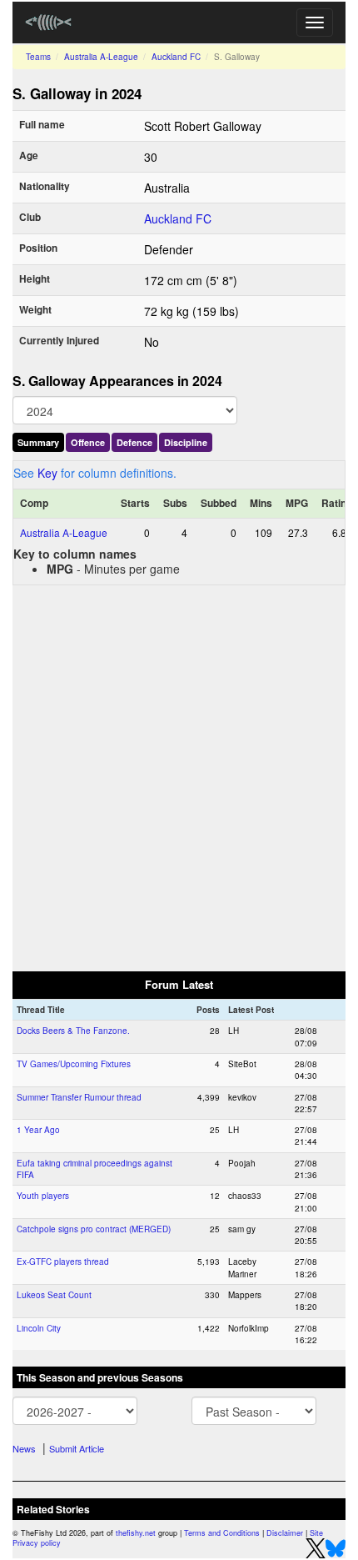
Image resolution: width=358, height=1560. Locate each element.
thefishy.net (136, 1532)
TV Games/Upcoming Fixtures (74, 1064)
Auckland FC (176, 57)
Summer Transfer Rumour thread (79, 1097)
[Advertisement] (179, 777)
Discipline (185, 442)
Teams (38, 57)
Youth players (43, 1195)
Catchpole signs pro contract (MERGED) (94, 1229)
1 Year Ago (38, 1130)
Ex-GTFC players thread (63, 1261)
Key (47, 472)
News (24, 1448)
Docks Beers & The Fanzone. (73, 1030)
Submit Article (76, 1448)
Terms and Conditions (222, 1532)
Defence (134, 442)
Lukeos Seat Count (54, 1295)
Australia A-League (101, 57)
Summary (38, 442)
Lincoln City (39, 1328)
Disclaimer (284, 1532)
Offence (88, 442)
